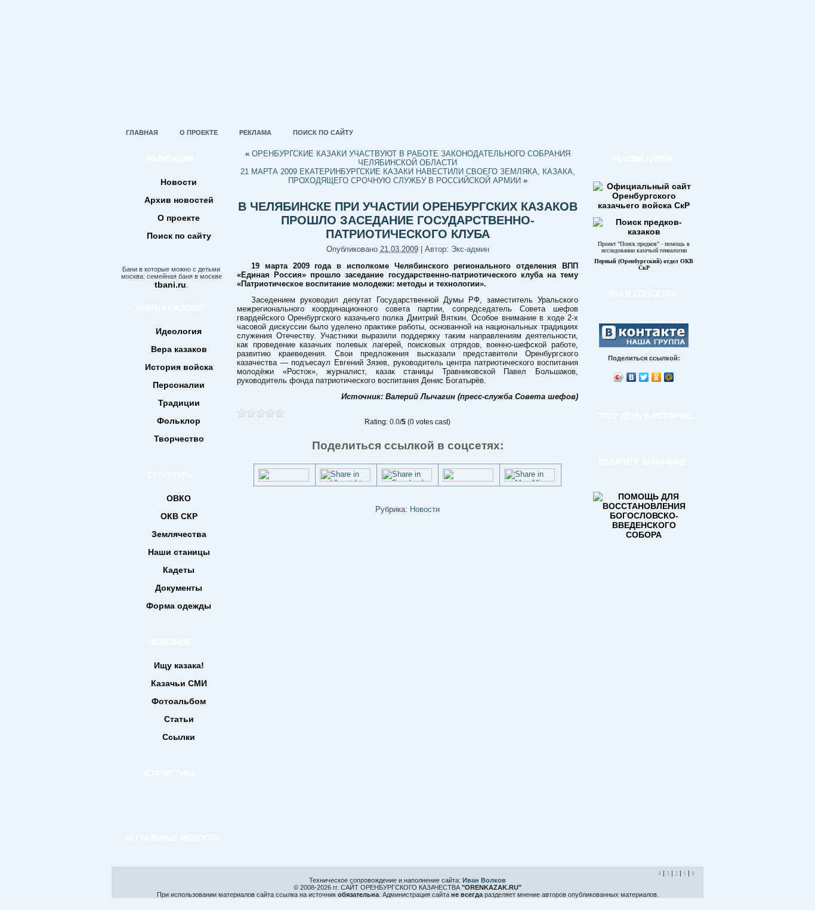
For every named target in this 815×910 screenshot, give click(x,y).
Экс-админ (470, 249)
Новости (425, 509)
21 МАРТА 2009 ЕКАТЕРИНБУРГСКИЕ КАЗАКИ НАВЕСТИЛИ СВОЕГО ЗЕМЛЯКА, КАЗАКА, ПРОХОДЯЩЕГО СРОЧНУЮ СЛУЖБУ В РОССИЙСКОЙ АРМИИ (407, 176)
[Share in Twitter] (283, 478)
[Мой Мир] (669, 377)
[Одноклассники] (656, 377)
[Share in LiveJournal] (468, 478)
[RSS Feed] (124, 888)
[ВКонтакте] (631, 377)
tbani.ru (170, 284)
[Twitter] (644, 377)
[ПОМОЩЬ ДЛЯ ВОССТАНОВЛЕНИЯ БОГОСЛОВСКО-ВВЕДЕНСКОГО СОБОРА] (643, 534)
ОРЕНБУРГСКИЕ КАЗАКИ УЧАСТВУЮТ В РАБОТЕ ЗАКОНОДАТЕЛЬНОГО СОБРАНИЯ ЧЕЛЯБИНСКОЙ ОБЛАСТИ (411, 158)
